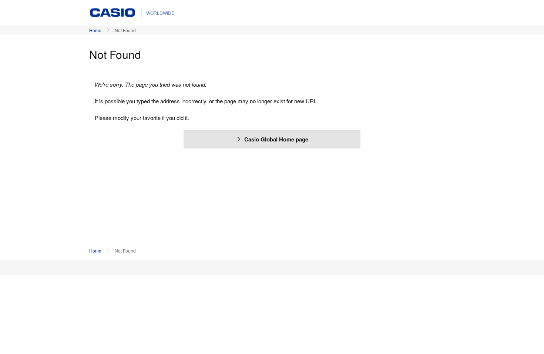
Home (95, 30)
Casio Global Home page (276, 139)
